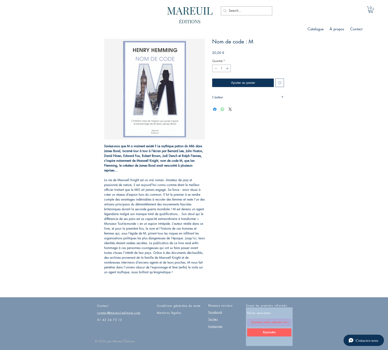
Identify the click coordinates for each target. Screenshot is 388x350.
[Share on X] (230, 109)
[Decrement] (215, 68)
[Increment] (227, 68)
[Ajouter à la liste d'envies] (279, 83)
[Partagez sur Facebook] (214, 109)
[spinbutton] (221, 68)
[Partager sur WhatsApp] (222, 109)
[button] (371, 9)
